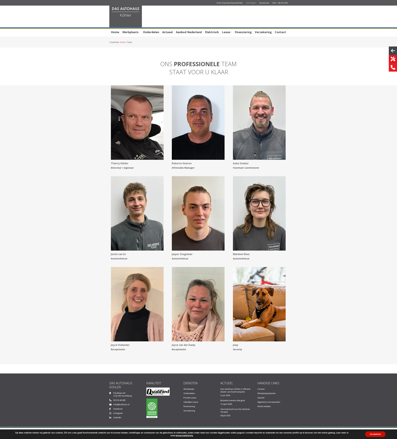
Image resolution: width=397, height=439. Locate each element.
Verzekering (189, 410)
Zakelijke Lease (190, 402)
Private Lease (189, 397)
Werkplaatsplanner (266, 393)
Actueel (260, 397)
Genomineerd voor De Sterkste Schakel (235, 410)
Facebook (118, 408)
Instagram (118, 413)
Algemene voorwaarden (268, 402)
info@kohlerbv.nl (121, 404)
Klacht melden (264, 406)
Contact (261, 389)
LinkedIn (117, 417)
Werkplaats (188, 389)
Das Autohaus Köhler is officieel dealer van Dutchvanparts (235, 390)
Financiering (189, 406)
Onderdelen (189, 393)
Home (122, 42)
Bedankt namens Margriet (232, 400)
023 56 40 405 (119, 400)
